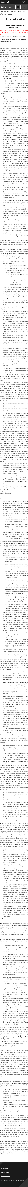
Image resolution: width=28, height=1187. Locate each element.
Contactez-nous (5, 1176)
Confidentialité (5, 1172)
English (24, 2)
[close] (24, 7)
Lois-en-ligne (6, 7)
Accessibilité (4, 1168)
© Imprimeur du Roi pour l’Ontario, (13, 1180)
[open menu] (18, 7)
